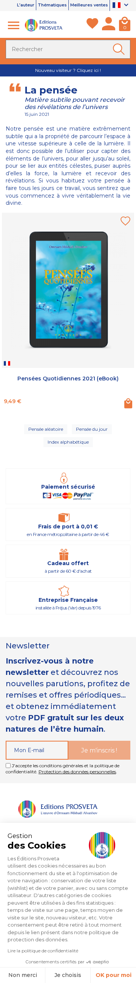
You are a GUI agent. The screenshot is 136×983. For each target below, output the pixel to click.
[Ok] (120, 49)
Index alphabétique (68, 442)
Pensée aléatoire (45, 429)
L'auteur (25, 5)
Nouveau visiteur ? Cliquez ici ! (68, 70)
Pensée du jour (92, 429)
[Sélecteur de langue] (121, 5)
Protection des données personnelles (77, 771)
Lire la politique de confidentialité (43, 950)
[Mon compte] (108, 25)
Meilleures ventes (89, 5)
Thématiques (52, 5)
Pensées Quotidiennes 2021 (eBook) (68, 378)
